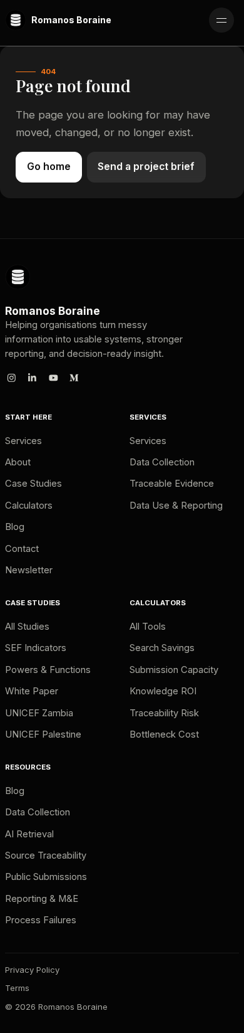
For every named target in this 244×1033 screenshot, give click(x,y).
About (18, 462)
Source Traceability (45, 855)
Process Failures (40, 920)
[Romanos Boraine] (18, 277)
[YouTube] (53, 377)
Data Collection (162, 462)
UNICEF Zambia (39, 713)
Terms (17, 988)
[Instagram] (11, 377)
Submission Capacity (174, 669)
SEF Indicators (35, 648)
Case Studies (33, 483)
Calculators (29, 505)
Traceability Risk (164, 713)
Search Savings (162, 648)
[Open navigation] (221, 20)
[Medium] (74, 377)
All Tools (148, 626)
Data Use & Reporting (176, 505)
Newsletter (29, 570)
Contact (22, 548)
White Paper (31, 691)
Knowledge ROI (163, 691)
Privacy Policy (32, 970)
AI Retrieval (29, 834)
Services (23, 441)
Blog (14, 526)
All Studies (27, 626)
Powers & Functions (48, 669)
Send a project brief (146, 166)
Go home (49, 166)
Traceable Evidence (172, 483)
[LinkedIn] (32, 377)
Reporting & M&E (41, 898)
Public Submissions (46, 876)
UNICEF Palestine (43, 734)
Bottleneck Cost (164, 734)
